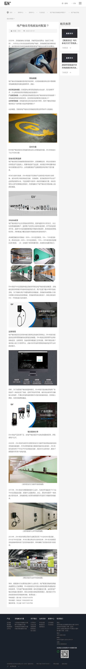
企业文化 (33, 624)
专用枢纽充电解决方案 (21, 626)
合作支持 (42, 619)
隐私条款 (64, 664)
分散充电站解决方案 (21, 628)
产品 (8, 619)
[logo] (7, 3)
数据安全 (42, 624)
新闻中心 (20, 12)
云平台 (9, 628)
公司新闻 (50, 622)
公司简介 (33, 622)
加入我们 (33, 630)
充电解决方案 (19, 619)
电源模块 (9, 626)
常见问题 (42, 622)
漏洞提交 (42, 626)
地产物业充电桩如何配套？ (58, 12)
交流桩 (9, 622)
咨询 (66, 3)
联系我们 (33, 628)
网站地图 (56, 664)
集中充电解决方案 (20, 624)
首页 (11, 12)
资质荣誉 (33, 626)
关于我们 (34, 619)
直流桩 (9, 624)
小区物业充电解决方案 (21, 622)
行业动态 (42, 12)
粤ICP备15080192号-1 (43, 664)
